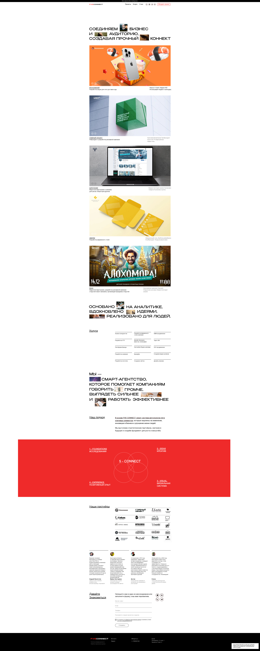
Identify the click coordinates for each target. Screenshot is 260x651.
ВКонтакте (113, 638)
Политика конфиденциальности (98, 642)
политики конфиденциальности (124, 620)
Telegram (113, 641)
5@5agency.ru (134, 638)
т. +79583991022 (135, 641)
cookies (239, 647)
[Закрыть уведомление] (257, 644)
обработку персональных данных (133, 619)
